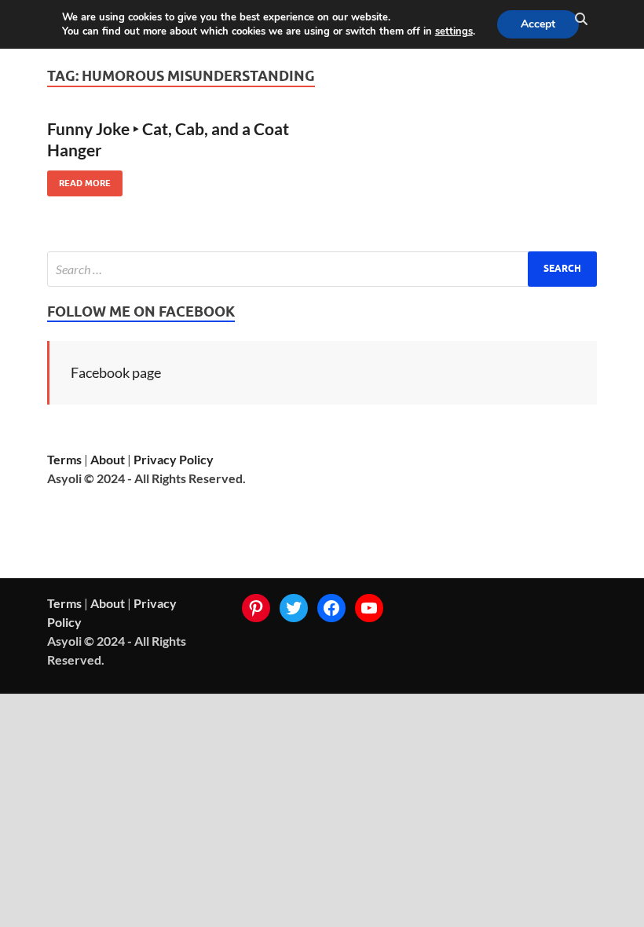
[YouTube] (369, 608)
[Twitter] (294, 608)
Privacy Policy (174, 459)
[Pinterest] (256, 608)
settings (454, 31)
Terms (64, 459)
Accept (538, 23)
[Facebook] (331, 608)
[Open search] (581, 19)
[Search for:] (322, 269)
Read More (79, 179)
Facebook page (116, 372)
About (107, 459)
